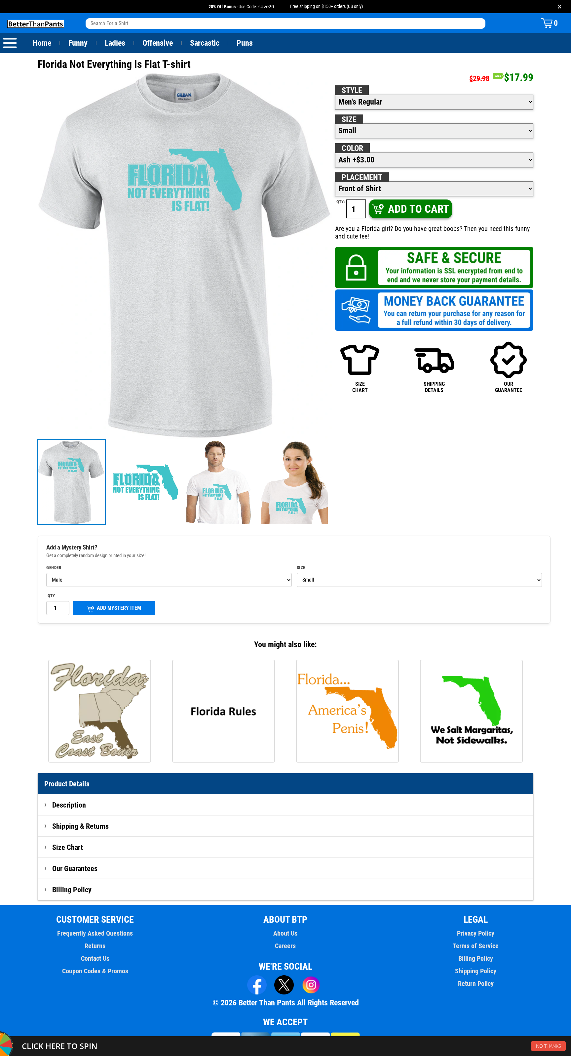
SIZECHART (360, 387)
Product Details (67, 783)
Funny (78, 43)
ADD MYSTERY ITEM (119, 608)
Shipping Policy (475, 971)
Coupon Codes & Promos (95, 971)
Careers (285, 946)
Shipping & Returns (80, 826)
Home (42, 43)
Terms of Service (476, 946)
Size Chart (67, 847)
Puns (245, 43)
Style (352, 90)
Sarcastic (204, 43)
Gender (53, 567)
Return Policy (476, 984)
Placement (362, 177)
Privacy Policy (475, 933)
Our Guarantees (74, 868)
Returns (95, 946)
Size (349, 119)
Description (69, 805)
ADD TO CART (418, 208)
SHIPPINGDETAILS (434, 387)
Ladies (115, 43)
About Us (285, 933)
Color (352, 148)
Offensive (157, 43)
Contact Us (95, 958)
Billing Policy (72, 889)
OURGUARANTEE (508, 387)
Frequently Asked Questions (95, 933)
